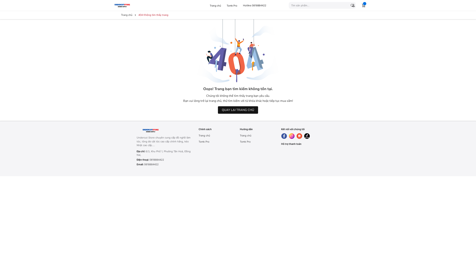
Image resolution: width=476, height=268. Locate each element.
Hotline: (254, 5)
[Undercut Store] (131, 5)
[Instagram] (292, 136)
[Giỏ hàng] (363, 5)
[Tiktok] (307, 136)
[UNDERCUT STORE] (160, 130)
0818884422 (156, 159)
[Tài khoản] (352, 5)
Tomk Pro (232, 5)
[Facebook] (284, 136)
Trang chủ (215, 5)
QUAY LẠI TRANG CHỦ (238, 110)
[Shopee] (299, 136)
